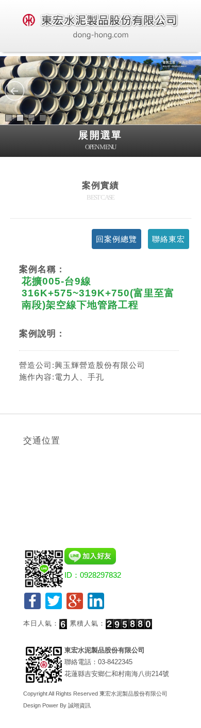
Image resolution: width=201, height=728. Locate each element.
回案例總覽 (116, 239)
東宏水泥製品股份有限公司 (133, 693)
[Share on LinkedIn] (96, 607)
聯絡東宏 (168, 239)
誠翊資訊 (79, 705)
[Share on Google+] (74, 607)
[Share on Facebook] (32, 607)
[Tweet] (53, 607)
